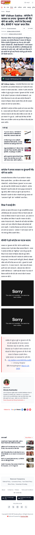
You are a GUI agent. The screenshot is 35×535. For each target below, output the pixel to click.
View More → (29, 437)
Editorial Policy (7, 481)
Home (2, 11)
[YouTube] (21, 507)
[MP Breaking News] (5, 3)
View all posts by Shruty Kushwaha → (14, 400)
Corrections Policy (16, 481)
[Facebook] (9, 507)
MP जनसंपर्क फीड (17, 492)
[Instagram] (17, 507)
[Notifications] (32, 2)
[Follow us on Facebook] (22, 410)
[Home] (2, 7)
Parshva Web (24, 516)
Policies (17, 489)
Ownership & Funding (21, 484)
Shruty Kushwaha (11, 28)
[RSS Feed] (26, 507)
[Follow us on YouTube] (30, 410)
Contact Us (10, 489)
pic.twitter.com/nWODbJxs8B (19, 360)
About (3, 489)
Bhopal (8, 11)
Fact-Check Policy (27, 481)
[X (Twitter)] (13, 507)
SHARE (31, 28)
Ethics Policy (11, 484)
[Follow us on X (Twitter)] (25, 410)
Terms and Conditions (27, 489)
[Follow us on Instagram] (27, 410)
